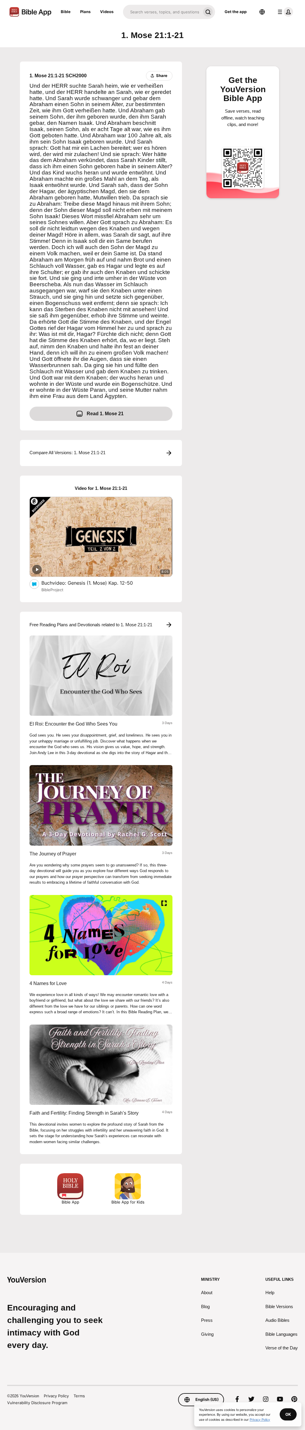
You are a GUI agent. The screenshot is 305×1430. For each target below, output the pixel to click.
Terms (79, 1395)
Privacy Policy (56, 1395)
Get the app (236, 11)
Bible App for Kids (127, 1202)
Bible (66, 11)
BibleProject (52, 589)
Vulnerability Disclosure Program (37, 1402)
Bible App (70, 1202)
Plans (85, 11)
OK (288, 1414)
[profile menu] (284, 12)
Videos (106, 11)
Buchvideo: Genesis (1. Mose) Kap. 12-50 (93, 583)
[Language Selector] (262, 12)
